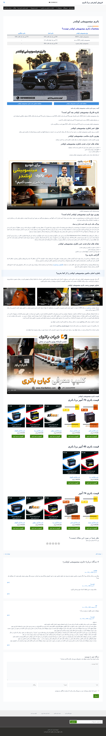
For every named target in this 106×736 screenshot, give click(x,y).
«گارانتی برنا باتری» (58, 264)
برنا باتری (88, 308)
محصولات (59, 8)
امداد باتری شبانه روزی (45, 713)
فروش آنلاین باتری (68, 713)
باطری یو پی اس (34, 713)
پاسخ (8, 582)
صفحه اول (71, 8)
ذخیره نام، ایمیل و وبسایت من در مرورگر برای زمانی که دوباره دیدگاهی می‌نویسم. (76, 691)
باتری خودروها (34, 8)
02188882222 (54, 2)
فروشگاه (65, 8)
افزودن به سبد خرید (92, 436)
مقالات (14, 8)
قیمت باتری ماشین (57, 713)
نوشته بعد (6, 554)
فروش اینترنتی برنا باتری (92, 2)
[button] (4, 2)
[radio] (58, 543)
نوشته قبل (99, 554)
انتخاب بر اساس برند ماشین (47, 8)
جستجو (73, 721)
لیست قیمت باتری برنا (23, 8)
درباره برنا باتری (7, 8)
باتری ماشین (50, 729)
